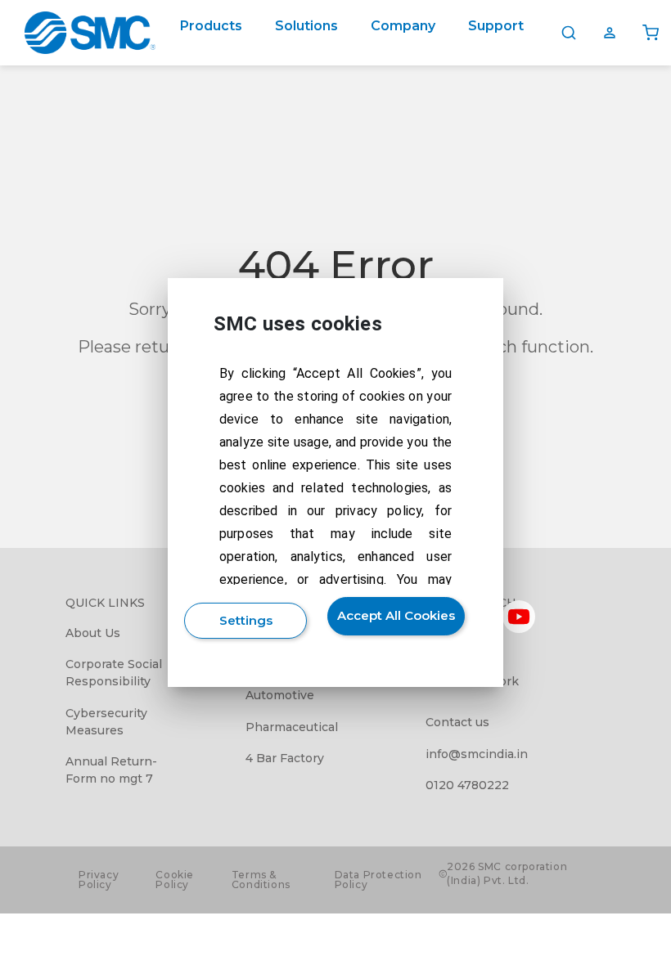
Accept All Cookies (396, 615)
